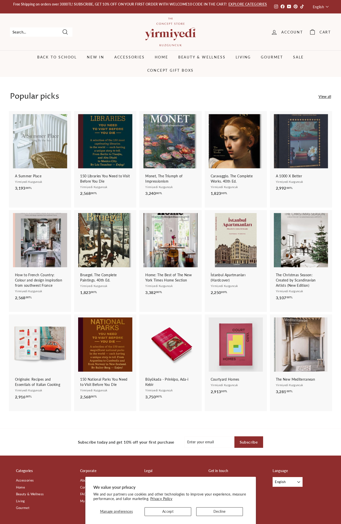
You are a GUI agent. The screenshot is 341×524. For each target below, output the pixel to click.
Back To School (57, 57)
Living (243, 57)
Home (161, 57)
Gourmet (272, 57)
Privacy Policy (161, 499)
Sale (298, 57)
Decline (219, 511)
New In (95, 57)
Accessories (129, 57)
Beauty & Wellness (202, 57)
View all (325, 96)
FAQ (83, 494)
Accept (167, 511)
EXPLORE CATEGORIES (247, 4)
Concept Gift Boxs (170, 70)
